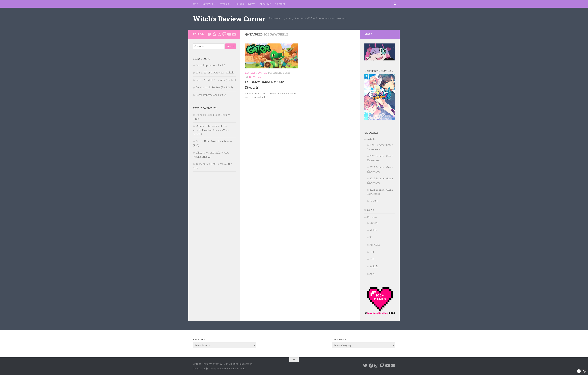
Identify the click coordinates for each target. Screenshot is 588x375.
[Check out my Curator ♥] (214, 34)
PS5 (371, 259)
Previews (374, 244)
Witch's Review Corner (229, 18)
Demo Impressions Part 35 (211, 65)
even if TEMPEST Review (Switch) (216, 80)
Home (194, 4)
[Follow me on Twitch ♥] (224, 34)
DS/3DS (373, 222)
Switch (262, 72)
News (251, 4)
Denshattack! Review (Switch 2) (214, 87)
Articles (224, 4)
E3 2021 (373, 200)
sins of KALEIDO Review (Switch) (215, 72)
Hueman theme (237, 368)
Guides (240, 4)
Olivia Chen (202, 152)
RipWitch (255, 76)
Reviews (207, 4)
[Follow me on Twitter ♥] (209, 34)
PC (371, 237)
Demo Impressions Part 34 (211, 94)
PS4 (371, 251)
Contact (280, 4)
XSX (371, 273)
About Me (265, 4)
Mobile (373, 230)
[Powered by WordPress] (207, 369)
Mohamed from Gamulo (209, 126)
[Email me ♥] (234, 34)
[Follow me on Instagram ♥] (219, 34)
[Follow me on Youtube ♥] (229, 34)
